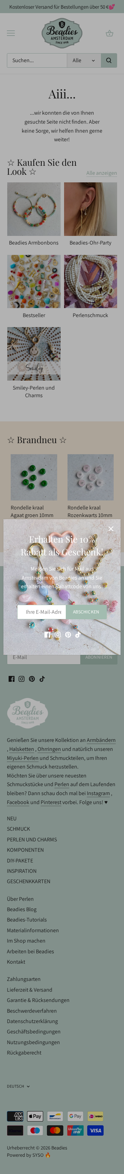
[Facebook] (47, 634)
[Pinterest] (68, 634)
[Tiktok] (78, 634)
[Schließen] (110, 528)
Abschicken (86, 612)
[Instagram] (58, 634)
